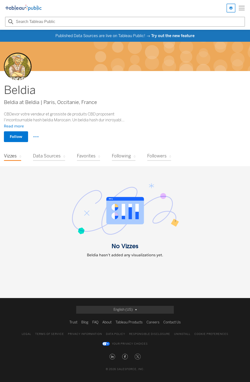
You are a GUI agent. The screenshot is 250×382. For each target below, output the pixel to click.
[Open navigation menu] (241, 8)
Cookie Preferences (211, 334)
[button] (112, 357)
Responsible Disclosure (149, 334)
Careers (152, 322)
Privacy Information (85, 334)
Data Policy (115, 334)
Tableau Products (129, 322)
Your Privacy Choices (130, 343)
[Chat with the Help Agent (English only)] (231, 8)
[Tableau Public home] (23, 8)
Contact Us (172, 322)
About (107, 322)
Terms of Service (49, 334)
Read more (14, 126)
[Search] (10, 21)
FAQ (95, 322)
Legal (26, 334)
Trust (73, 322)
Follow (16, 136)
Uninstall (182, 334)
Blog (84, 322)
